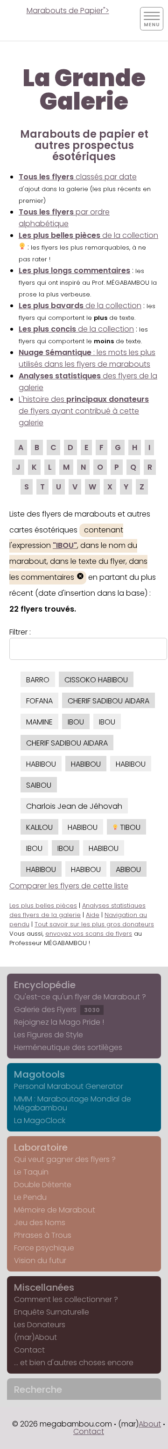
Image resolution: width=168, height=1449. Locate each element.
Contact (29, 1350)
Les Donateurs (39, 1324)
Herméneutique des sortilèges (68, 1047)
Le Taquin (31, 1172)
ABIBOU (128, 869)
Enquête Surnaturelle (51, 1312)
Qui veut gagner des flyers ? (65, 1159)
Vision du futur (40, 1260)
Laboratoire (41, 1147)
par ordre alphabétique (64, 218)
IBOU (76, 722)
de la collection (80, 305)
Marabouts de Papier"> (68, 10)
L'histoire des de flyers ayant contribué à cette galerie (84, 411)
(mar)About (35, 1337)
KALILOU (39, 827)
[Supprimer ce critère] (80, 577)
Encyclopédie (45, 984)
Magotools (39, 1074)
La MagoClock (39, 1120)
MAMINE (39, 722)
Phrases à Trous (42, 1235)
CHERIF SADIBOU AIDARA (108, 700)
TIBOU (129, 827)
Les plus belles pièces (43, 905)
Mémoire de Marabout (54, 1210)
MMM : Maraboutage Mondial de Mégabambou (72, 1103)
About (150, 1424)
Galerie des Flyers (57, 1009)
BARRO (37, 679)
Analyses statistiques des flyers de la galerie (77, 910)
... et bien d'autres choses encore (73, 1362)
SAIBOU (38, 785)
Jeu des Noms (39, 1222)
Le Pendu (30, 1197)
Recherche (38, 1389)
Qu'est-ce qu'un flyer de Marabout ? (80, 996)
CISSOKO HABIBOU (96, 679)
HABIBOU (41, 764)
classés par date (78, 176)
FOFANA (39, 700)
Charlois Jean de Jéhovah (74, 806)
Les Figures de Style (48, 1034)
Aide (92, 914)
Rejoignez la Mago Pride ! (59, 1022)
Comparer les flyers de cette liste (68, 885)
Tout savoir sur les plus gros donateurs (94, 924)
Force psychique (44, 1247)
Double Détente (42, 1184)
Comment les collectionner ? (66, 1299)
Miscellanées (44, 1287)
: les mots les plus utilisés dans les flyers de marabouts (87, 358)
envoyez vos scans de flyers (88, 933)
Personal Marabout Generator (68, 1086)
